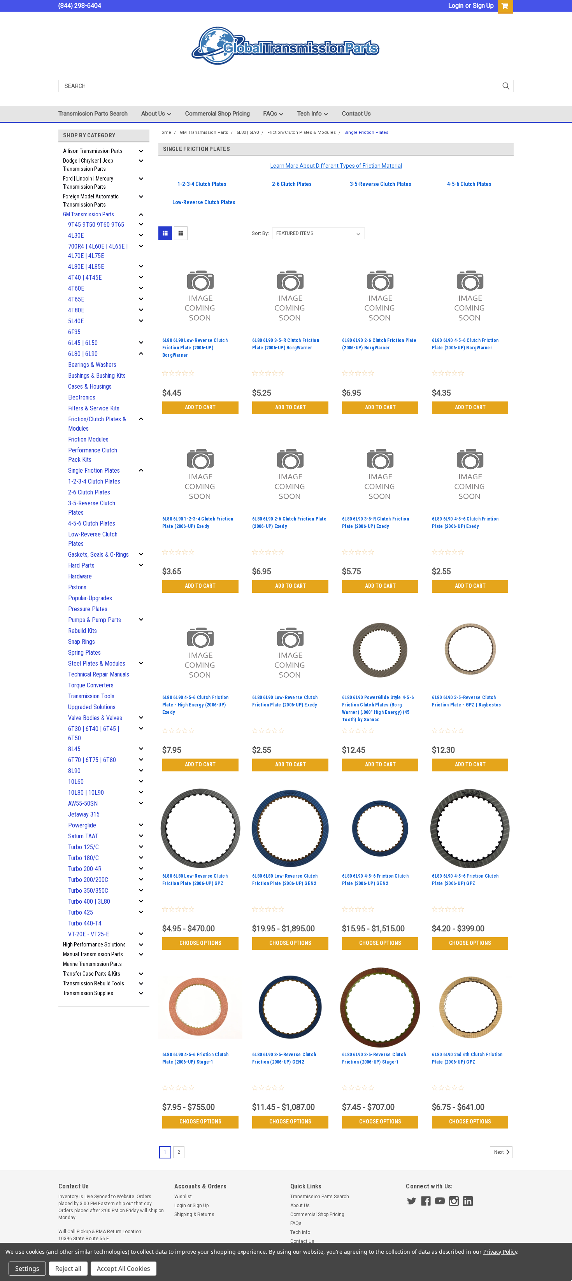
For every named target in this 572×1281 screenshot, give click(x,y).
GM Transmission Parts (88, 214)
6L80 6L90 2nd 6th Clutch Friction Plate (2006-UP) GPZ (467, 1058)
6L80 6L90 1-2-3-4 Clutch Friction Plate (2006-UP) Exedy (197, 522)
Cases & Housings (90, 386)
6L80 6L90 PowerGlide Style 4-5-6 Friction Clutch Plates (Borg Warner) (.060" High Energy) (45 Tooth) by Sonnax (378, 708)
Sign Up (483, 5)
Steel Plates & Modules (96, 663)
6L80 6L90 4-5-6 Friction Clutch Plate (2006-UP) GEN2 (375, 879)
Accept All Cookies (123, 1268)
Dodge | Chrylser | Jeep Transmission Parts (88, 165)
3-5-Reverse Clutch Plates (91, 507)
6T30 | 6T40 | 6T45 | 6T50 (93, 733)
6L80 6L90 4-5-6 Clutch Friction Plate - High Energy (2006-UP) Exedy (195, 705)
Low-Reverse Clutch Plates (93, 539)
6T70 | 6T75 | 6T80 (92, 760)
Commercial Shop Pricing (217, 113)
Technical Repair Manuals (98, 674)
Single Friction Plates (94, 470)
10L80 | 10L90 (86, 792)
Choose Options (200, 943)
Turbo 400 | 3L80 (89, 901)
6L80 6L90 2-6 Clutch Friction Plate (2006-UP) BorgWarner (379, 344)
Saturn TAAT (83, 836)
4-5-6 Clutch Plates (91, 523)
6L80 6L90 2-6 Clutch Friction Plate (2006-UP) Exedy (289, 522)
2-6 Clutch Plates (89, 492)
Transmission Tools (91, 696)
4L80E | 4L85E (86, 266)
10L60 (76, 781)
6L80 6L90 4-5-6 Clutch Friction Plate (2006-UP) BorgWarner (465, 344)
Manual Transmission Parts (93, 954)
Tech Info (310, 113)
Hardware (80, 576)
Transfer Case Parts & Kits (91, 974)
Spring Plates (84, 652)
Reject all (68, 1268)
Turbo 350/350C (88, 890)
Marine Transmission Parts (92, 964)
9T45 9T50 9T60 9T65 (96, 224)
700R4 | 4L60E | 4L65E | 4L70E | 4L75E (98, 251)
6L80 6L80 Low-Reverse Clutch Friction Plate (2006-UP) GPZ (195, 879)
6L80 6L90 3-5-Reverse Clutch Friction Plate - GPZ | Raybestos (466, 701)
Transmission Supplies (88, 993)
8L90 (74, 771)
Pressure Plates (87, 609)
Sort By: (260, 233)
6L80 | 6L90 (83, 353)
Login (455, 5)
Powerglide (82, 825)
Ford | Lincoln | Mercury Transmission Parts (88, 182)
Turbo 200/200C (88, 879)
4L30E (76, 235)
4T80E (76, 310)
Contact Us (356, 113)
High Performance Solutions (94, 944)
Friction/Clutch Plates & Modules (97, 423)
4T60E (76, 288)
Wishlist (183, 1196)
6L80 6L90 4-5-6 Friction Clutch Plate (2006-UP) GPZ (465, 879)
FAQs (271, 113)
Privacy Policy (500, 1251)
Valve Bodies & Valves (95, 718)
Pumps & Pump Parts (94, 620)
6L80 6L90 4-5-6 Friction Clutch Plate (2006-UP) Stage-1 (195, 1058)
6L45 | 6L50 (83, 343)
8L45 (74, 749)
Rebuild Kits (82, 630)
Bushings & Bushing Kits (97, 375)
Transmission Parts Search (93, 113)
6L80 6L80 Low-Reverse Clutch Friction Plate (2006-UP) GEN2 (285, 879)
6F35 (74, 332)
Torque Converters (91, 685)
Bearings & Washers (92, 364)
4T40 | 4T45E (85, 277)
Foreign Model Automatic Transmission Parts (91, 200)
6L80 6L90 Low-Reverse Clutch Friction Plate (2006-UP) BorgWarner (195, 348)
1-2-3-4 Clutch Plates (94, 481)
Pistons (77, 587)
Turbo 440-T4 (85, 923)
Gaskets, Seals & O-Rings (98, 554)
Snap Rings (81, 641)
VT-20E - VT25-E (88, 934)
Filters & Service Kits (93, 408)
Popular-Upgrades (90, 598)
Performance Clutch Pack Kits (92, 455)
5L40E (76, 321)
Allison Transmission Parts (93, 151)
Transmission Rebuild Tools (93, 983)
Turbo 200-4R (85, 869)
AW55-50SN (83, 803)
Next (499, 1152)
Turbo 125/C (83, 847)
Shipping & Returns (194, 1214)
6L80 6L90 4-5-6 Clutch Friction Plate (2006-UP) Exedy (465, 522)
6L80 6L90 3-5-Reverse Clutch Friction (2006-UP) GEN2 (284, 1058)
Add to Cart (200, 407)
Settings (27, 1268)
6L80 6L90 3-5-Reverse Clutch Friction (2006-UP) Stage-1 (374, 1058)
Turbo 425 (80, 912)
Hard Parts (81, 565)
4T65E (76, 299)
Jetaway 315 (84, 814)
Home (164, 132)
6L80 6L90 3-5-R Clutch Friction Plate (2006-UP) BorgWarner (285, 344)
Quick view (200, 329)
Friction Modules (88, 439)
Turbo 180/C (83, 858)
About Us (154, 113)
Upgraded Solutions (92, 707)
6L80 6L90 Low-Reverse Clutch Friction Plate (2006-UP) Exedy (285, 701)
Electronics (81, 397)
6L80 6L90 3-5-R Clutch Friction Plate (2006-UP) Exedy (375, 522)
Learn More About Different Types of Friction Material (336, 166)
